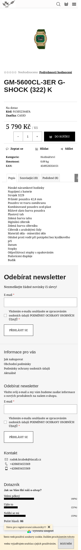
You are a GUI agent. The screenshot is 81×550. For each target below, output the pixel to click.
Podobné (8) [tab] (50, 178)
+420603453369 (20, 464)
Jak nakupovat (13, 359)
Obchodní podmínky (17, 364)
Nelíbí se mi (11, 513)
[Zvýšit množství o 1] (37, 136)
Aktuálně (10, 373)
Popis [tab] (11, 178)
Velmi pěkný (12, 496)
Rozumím (66, 543)
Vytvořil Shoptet (43, 531)
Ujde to (8, 504)
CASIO (21, 115)
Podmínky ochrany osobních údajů (27, 368)
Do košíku (62, 136)
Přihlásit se (18, 330)
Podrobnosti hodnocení (55, 72)
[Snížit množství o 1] (18, 136)
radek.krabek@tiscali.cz (25, 459)
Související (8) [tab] (29, 178)
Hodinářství (47, 157)
